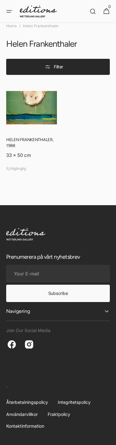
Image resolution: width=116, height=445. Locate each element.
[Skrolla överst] (109, 438)
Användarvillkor (22, 414)
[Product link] (31, 128)
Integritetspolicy (74, 402)
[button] (9, 11)
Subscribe (58, 293)
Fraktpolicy (59, 414)
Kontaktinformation (25, 426)
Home (11, 26)
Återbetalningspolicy (27, 402)
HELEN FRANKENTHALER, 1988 (30, 142)
